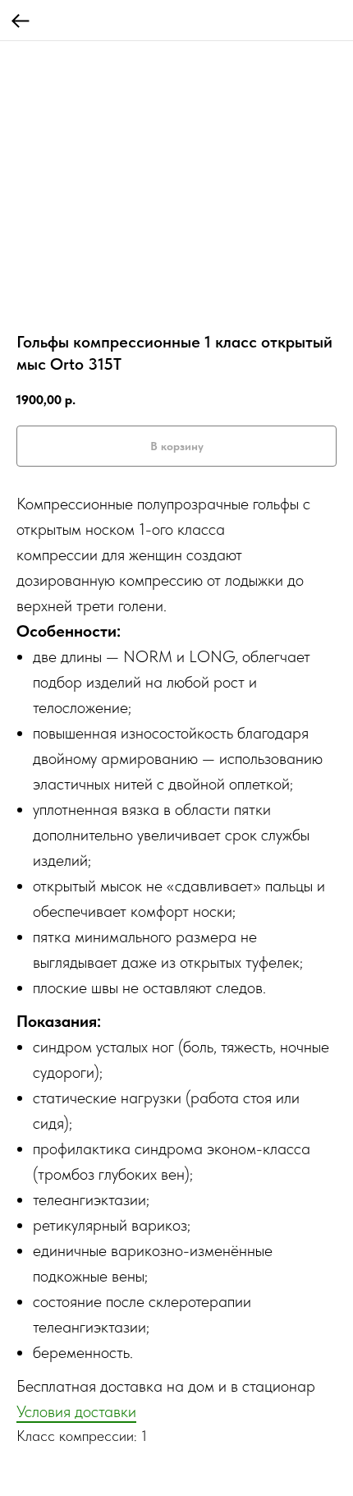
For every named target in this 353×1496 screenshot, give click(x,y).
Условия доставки (76, 1411)
